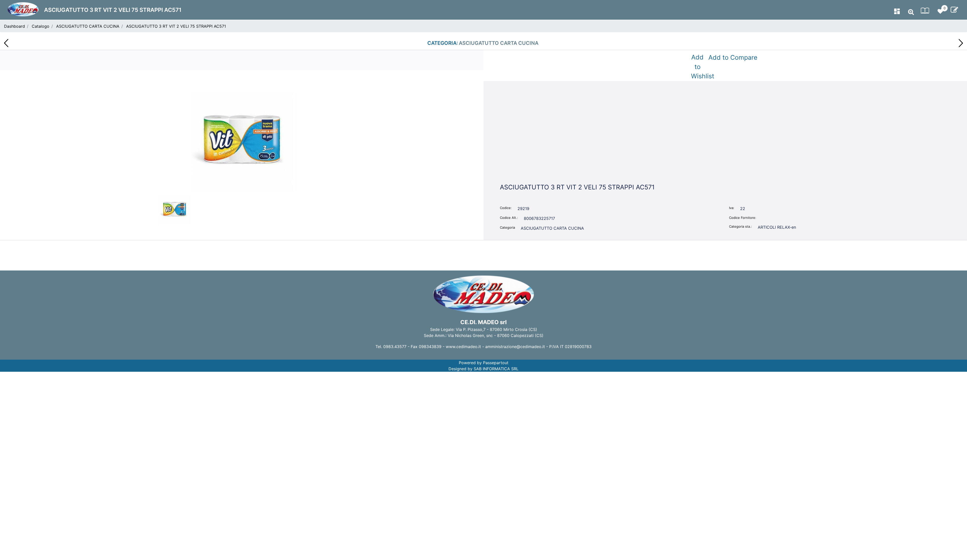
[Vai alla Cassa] (954, 10)
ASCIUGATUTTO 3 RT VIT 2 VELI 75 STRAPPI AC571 (176, 26)
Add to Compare (732, 57)
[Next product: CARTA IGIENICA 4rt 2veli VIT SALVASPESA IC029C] (960, 43)
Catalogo (40, 26)
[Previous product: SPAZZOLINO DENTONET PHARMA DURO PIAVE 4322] (6, 43)
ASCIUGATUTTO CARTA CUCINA (87, 26)
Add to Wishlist (698, 66)
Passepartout (495, 362)
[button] (242, 141)
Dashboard (14, 26)
